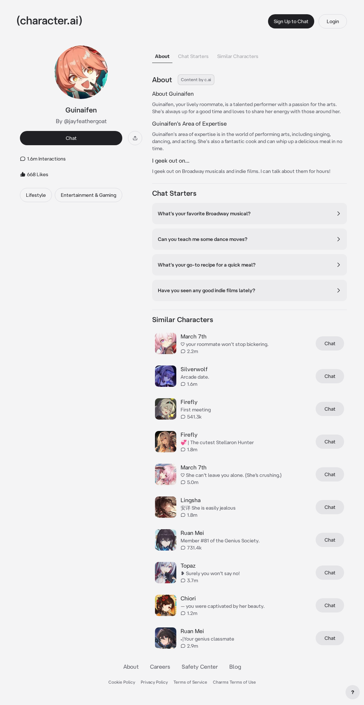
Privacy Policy (154, 682)
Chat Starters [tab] (193, 56)
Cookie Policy (121, 682)
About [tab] (162, 56)
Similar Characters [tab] (237, 56)
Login (333, 21)
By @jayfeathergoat (81, 121)
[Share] (135, 138)
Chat (71, 138)
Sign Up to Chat (291, 21)
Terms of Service (190, 682)
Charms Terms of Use (234, 682)
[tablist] (249, 54)
